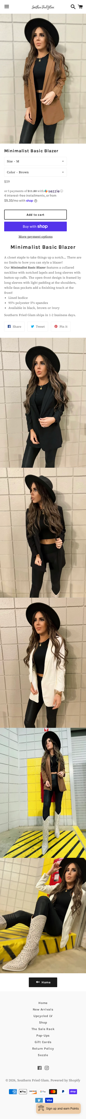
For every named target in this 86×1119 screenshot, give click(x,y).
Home (43, 1003)
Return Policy (43, 1048)
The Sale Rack (43, 1029)
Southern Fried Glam (33, 1080)
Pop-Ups (43, 1035)
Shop (43, 1022)
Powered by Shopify (65, 1080)
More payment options (36, 236)
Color (11, 172)
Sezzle (43, 1055)
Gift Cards (43, 1042)
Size (10, 161)
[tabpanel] (43, 280)
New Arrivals (43, 1009)
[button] (35, 191)
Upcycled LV (43, 1016)
